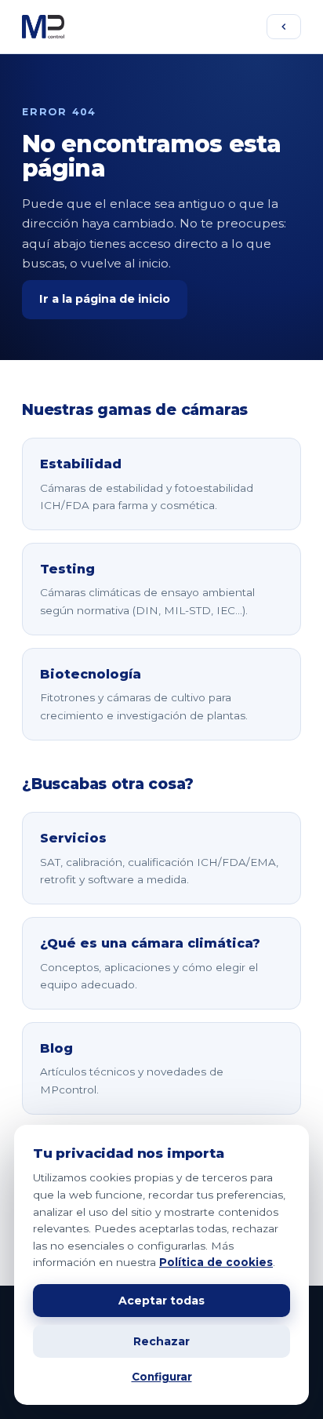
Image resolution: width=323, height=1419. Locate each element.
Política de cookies (216, 1262)
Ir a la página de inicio (104, 299)
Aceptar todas (161, 1300)
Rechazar (161, 1341)
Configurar (162, 1376)
